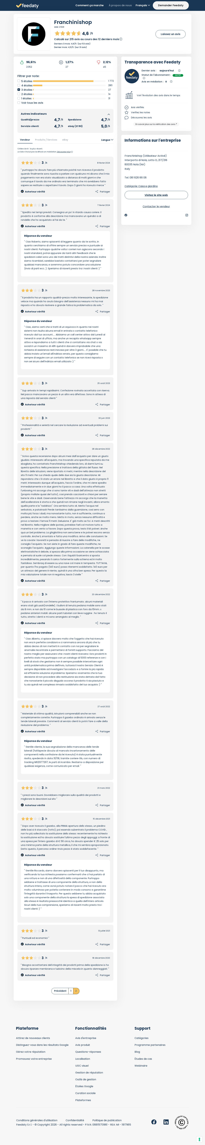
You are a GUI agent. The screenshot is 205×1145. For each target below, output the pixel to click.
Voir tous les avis (32, 103)
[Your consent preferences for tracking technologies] (199, 1139)
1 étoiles (26, 98)
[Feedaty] (27, 6)
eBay (65, 139)
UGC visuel (82, 1066)
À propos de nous (120, 5)
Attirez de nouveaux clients (33, 1038)
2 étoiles (26, 94)
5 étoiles (26, 81)
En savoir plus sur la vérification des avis (155, 124)
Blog (137, 1052)
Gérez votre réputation (30, 1052)
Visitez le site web (156, 195)
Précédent (60, 990)
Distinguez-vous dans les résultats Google (42, 1045)
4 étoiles (27, 85)
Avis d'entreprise (85, 1038)
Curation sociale (85, 1093)
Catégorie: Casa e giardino (141, 186)
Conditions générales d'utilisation (36, 1120)
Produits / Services (46, 139)
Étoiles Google (84, 1086)
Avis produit (82, 1045)
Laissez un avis (170, 34)
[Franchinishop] (34, 34)
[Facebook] (126, 215)
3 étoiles (26, 90)
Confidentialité (75, 1120)
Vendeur (25, 139)
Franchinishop (73, 22)
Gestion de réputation (89, 1072)
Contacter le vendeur (156, 206)
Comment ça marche (89, 5)
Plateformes (83, 1100)
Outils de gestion (85, 1079)
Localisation (82, 1059)
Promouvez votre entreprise (34, 1059)
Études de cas (143, 1059)
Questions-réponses (88, 1052)
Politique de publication (107, 1120)
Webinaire (141, 1066)
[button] (156, 95)
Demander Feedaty (171, 5)
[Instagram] (186, 215)
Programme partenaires (150, 1045)
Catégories (141, 1038)
